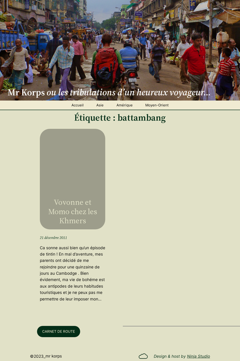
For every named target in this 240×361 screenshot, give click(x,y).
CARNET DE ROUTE (58, 331)
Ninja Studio (198, 356)
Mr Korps (53, 356)
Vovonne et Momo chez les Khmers (72, 211)
